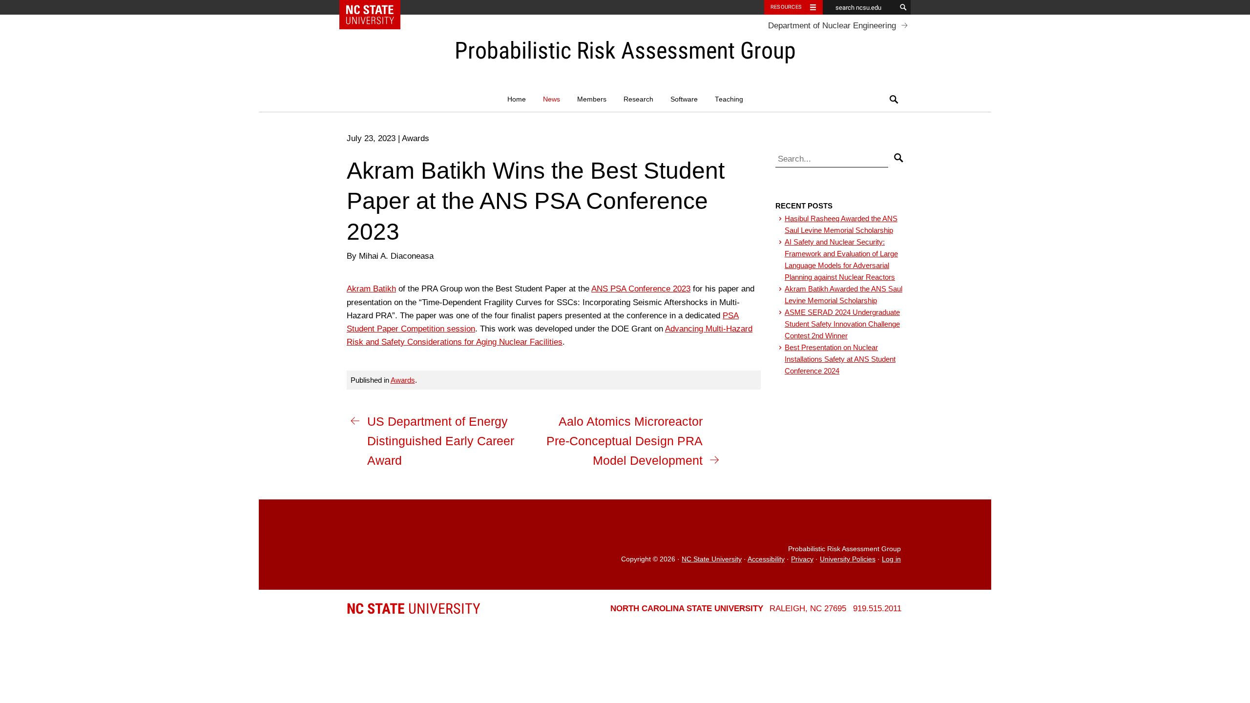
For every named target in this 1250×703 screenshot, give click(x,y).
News (551, 99)
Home (516, 99)
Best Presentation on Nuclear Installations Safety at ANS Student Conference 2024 (840, 359)
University (413, 608)
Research (638, 99)
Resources (786, 7)
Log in (891, 559)
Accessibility (766, 559)
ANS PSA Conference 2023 (640, 288)
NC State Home (376, 7)
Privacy (802, 559)
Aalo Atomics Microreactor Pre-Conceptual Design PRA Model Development (624, 440)
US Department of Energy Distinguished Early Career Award (440, 440)
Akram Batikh (371, 288)
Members (591, 99)
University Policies (847, 559)
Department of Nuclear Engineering (832, 25)
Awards (403, 380)
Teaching (729, 99)
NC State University (712, 559)
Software (684, 99)
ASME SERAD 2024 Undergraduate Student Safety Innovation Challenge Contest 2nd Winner (842, 324)
